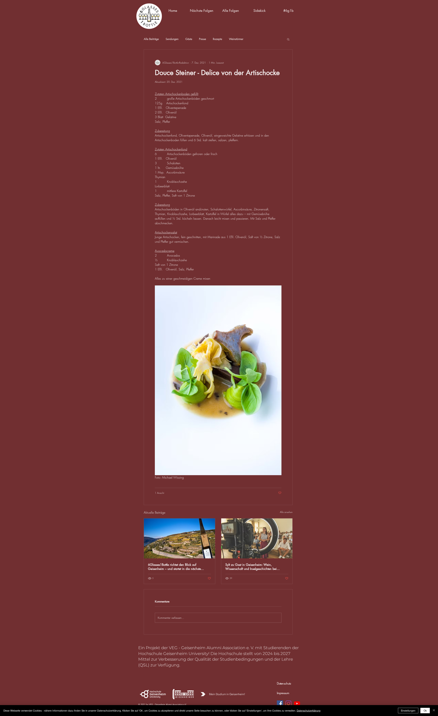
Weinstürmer (236, 39)
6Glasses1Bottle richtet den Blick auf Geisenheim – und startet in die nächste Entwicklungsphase (174, 567)
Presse (202, 39)
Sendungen (172, 39)
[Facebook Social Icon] (280, 703)
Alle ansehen (286, 512)
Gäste (188, 39)
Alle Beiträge (151, 39)
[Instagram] (288, 703)
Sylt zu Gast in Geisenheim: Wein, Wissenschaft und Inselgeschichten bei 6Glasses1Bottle (251, 567)
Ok (425, 710)
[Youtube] (297, 703)
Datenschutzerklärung (308, 710)
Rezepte (217, 39)
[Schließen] (434, 710)
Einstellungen (408, 710)
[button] (201, 10)
